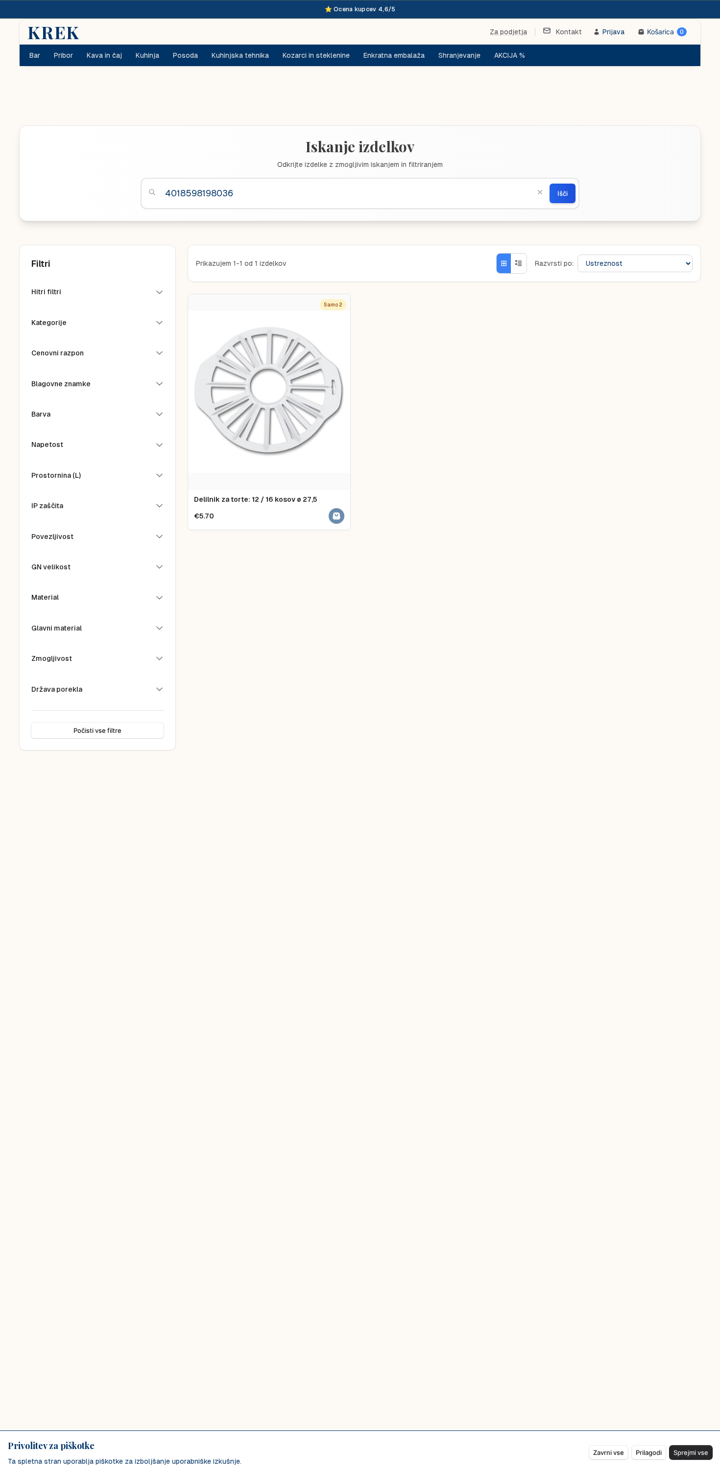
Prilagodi (649, 1452)
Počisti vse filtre (97, 730)
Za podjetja (508, 32)
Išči (562, 193)
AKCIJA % (509, 55)
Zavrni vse (608, 1452)
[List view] (519, 263)
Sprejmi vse (690, 1452)
